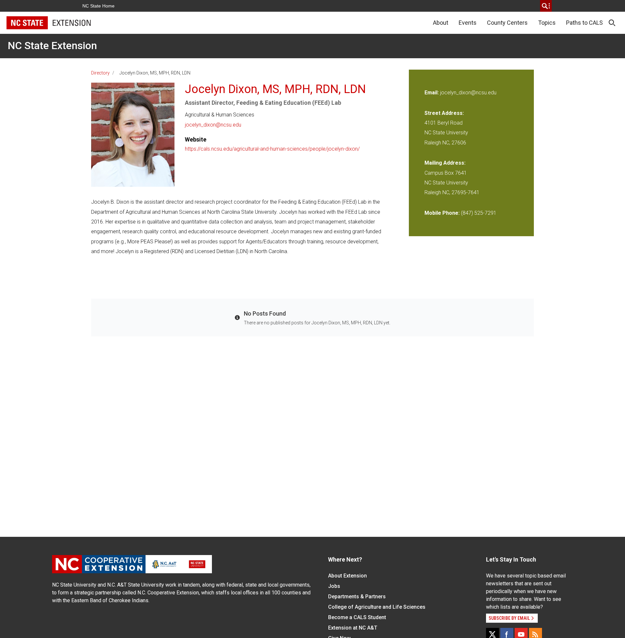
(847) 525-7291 (478, 213)
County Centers (507, 22)
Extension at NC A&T (352, 628)
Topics (547, 22)
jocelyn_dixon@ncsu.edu (213, 125)
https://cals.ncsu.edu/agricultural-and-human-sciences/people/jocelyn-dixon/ (272, 149)
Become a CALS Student (357, 617)
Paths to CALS (584, 22)
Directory (100, 72)
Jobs (334, 586)
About (440, 22)
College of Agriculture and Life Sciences (376, 607)
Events (468, 22)
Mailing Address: (444, 163)
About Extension (347, 576)
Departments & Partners (357, 596)
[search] (546, 6)
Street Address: (444, 113)
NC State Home (98, 5)
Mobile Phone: (442, 213)
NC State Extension (52, 45)
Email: (432, 92)
